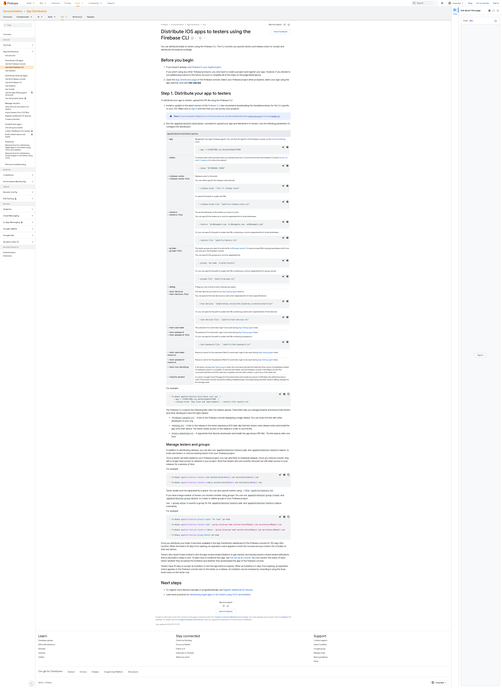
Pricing (68, 3)
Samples (90, 17)
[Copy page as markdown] (200, 38)
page (186, 79)
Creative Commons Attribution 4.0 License (231, 617)
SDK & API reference (46, 644)
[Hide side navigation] (31, 683)
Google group (319, 649)
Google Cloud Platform (113, 672)
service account (255, 116)
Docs (77, 3)
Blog (470, 3)
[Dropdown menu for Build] (34, 3)
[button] (15, 45)
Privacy (49, 682)
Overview (7, 17)
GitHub (41, 657)
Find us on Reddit (183, 644)
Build (29, 3)
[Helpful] (285, 25)
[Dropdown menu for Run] (46, 3)
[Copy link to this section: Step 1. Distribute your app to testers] (233, 93)
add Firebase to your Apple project (204, 67)
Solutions (56, 3)
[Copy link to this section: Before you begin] (196, 60)
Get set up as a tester (240, 558)
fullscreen (493, 10)
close (497, 10)
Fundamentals (23, 17)
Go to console (482, 3)
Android (71, 672)
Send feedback (280, 31)
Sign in (496, 3)
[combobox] (425, 3)
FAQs (316, 661)
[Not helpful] (289, 25)
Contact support (320, 640)
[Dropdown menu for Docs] (83, 3)
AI (38, 17)
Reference (77, 17)
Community (94, 3)
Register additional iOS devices (238, 590)
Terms (40, 682)
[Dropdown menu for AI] (42, 17)
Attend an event (182, 657)
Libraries (41, 653)
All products (133, 672)
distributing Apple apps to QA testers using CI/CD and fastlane (220, 594)
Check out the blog (184, 640)
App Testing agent (229, 291)
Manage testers (238, 248)
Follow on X (180, 649)
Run (41, 3)
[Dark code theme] (287, 147)
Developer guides (45, 640)
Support (111, 3)
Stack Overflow (320, 644)
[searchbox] (17, 25)
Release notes (319, 653)
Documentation (12, 11)
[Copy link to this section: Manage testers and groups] (212, 444)
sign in (194, 108)
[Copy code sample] (288, 394)
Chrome (83, 672)
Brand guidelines (321, 657)
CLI (214, 105)
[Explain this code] (283, 147)
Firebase (164, 25)
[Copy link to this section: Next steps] (184, 583)
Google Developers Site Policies (190, 620)
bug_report (489, 10)
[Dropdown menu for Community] (102, 3)
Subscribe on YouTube (185, 653)
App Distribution (37, 11)
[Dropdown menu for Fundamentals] (32, 17)
